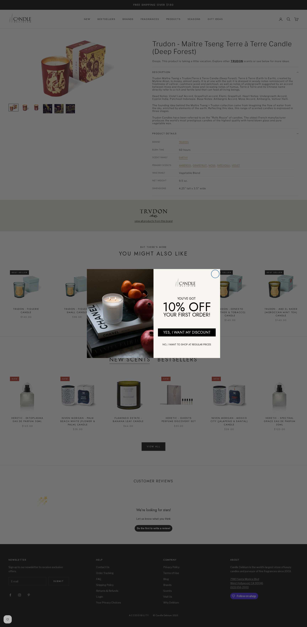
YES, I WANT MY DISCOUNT (187, 332)
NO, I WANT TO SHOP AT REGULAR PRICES (187, 344)
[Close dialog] (215, 274)
